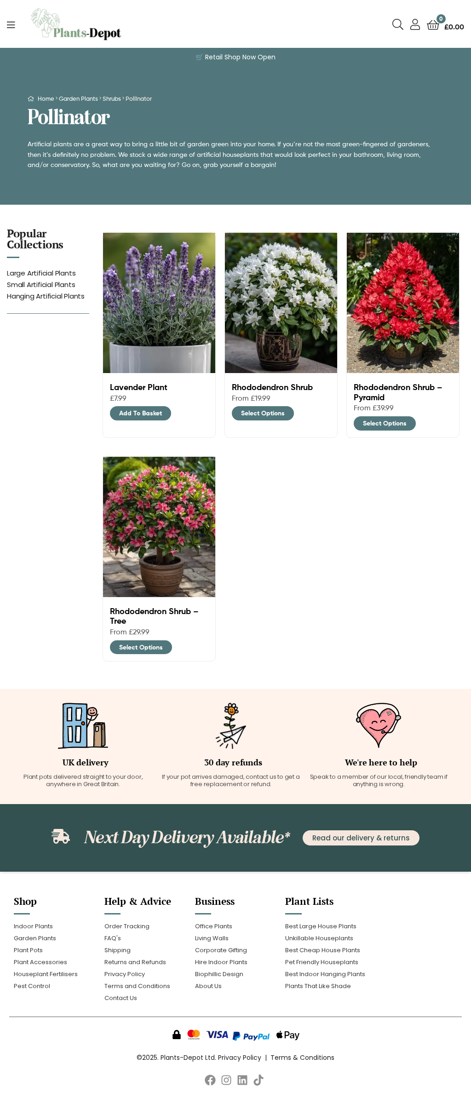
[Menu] (11, 24)
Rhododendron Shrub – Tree (154, 616)
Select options (263, 413)
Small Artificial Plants (41, 284)
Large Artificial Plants (41, 273)
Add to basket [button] (140, 413)
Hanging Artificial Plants (46, 296)
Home (46, 98)
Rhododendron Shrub (272, 387)
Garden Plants (78, 98)
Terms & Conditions (302, 1057)
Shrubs (112, 98)
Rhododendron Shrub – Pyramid (398, 392)
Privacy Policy (239, 1057)
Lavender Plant (138, 387)
